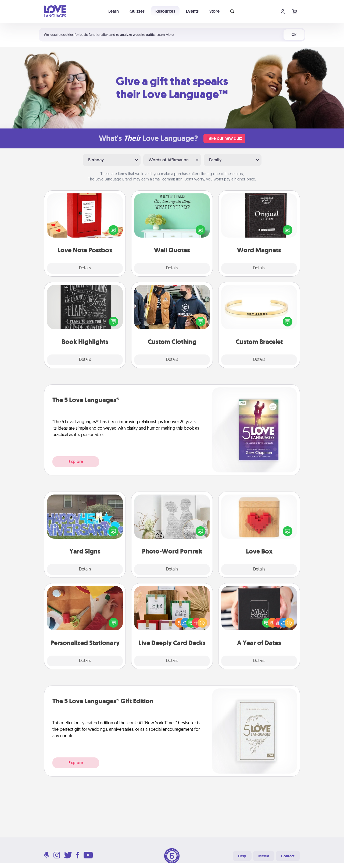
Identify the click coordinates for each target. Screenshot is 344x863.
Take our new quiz (224, 138)
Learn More (165, 34)
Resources (165, 11)
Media (263, 856)
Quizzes (137, 11)
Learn (113, 11)
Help (242, 856)
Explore (76, 461)
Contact (288, 856)
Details (85, 268)
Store (214, 11)
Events (192, 11)
